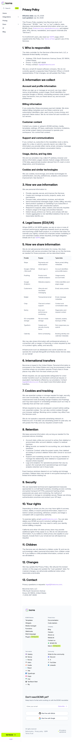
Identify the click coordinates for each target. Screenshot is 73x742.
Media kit (51, 637)
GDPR (52, 37)
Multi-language (30, 634)
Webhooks (29, 631)
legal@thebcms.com (47, 64)
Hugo (29, 676)
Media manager (30, 626)
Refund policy (29, 731)
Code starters (52, 623)
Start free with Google (48, 718)
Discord (52, 657)
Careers (50, 632)
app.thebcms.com (52, 28)
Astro (29, 662)
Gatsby (30, 654)
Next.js (30, 657)
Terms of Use (49, 39)
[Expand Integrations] (18, 17)
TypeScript (31, 673)
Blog (49, 629)
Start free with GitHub (48, 713)
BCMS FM (53, 643)
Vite (29, 670)
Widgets (28, 623)
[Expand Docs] (18, 24)
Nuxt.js (30, 659)
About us (51, 635)
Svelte (30, 665)
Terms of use (29, 733)
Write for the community (56, 654)
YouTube (53, 662)
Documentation (53, 620)
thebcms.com (38, 28)
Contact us (51, 640)
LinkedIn (53, 665)
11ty (29, 684)
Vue (29, 679)
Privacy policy (39, 731)
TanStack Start (33, 681)
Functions (28, 628)
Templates (29, 620)
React (30, 668)
